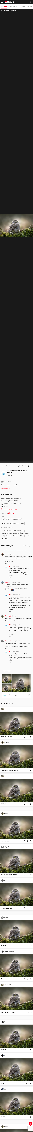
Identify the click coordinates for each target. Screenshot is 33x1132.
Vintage (3, 804)
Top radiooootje (6, 841)
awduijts (6, 1055)
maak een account (12, 550)
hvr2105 (7, 554)
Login (4, 550)
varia (8, 694)
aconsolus (5, 880)
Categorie (7, 513)
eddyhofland (6, 847)
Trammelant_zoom (9, 951)
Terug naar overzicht (9, 10)
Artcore (6, 776)
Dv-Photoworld (8, 984)
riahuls (6, 709)
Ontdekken (4, 6)
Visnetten (4, 1049)
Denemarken (5, 979)
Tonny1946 (8, 616)
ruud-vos (6, 742)
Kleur (3, 1083)
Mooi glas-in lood (6, 736)
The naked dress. (6, 908)
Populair (23, 6)
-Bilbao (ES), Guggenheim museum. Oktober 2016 (10, 770)
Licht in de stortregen (8, 1012)
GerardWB (8, 582)
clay (11, 475)
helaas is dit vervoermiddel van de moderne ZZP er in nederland (10, 874)
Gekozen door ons (14, 6)
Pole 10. (3, 945)
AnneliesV (8, 641)
